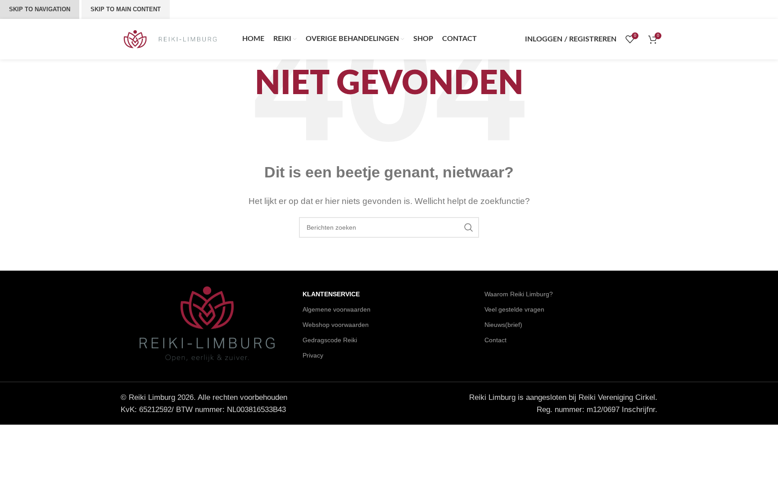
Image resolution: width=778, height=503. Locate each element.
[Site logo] (170, 38)
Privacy (313, 355)
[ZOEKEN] (468, 227)
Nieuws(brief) (503, 324)
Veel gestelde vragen (514, 309)
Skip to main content (125, 9)
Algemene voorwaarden (337, 309)
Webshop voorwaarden (336, 324)
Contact (495, 340)
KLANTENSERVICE (331, 294)
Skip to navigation (39, 9)
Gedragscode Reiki (330, 340)
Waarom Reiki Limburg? (518, 294)
